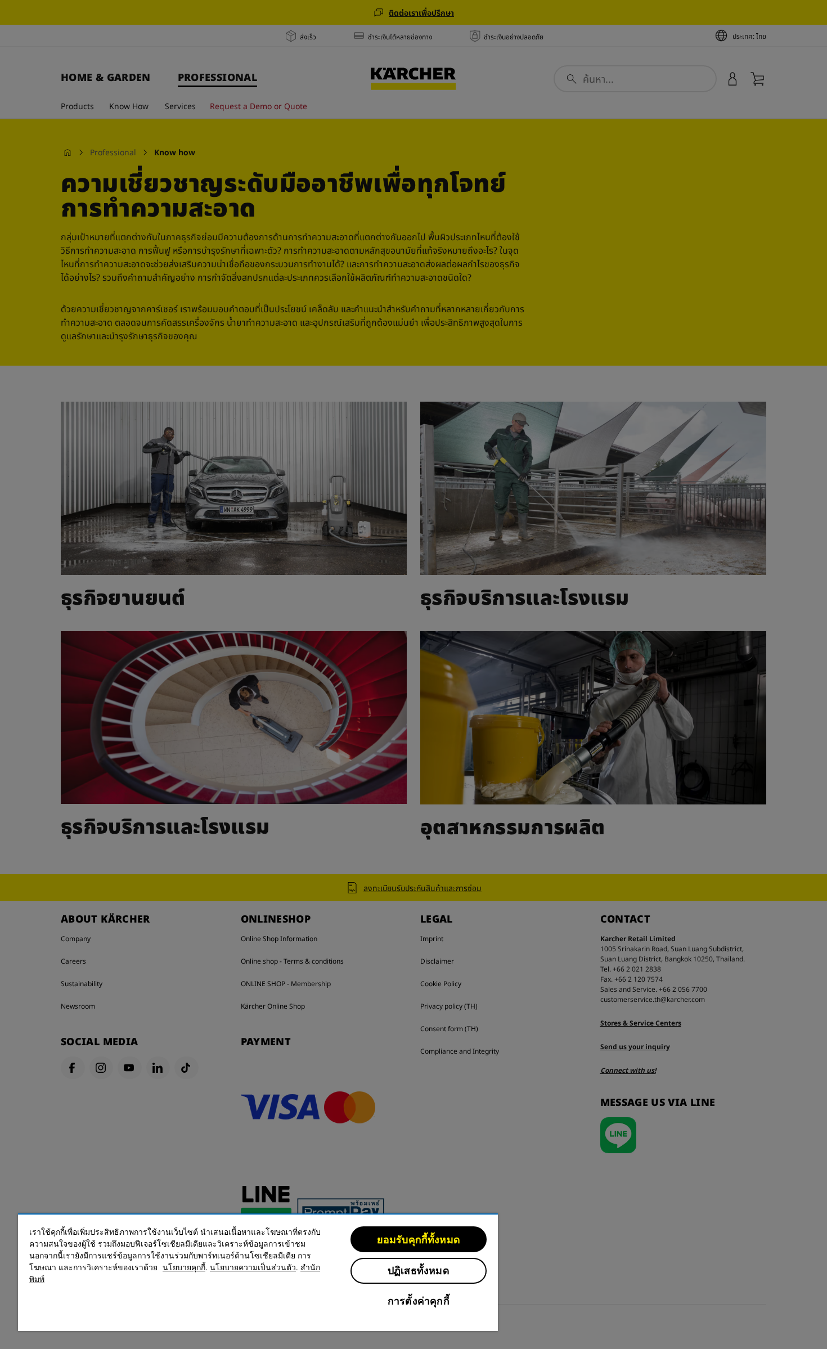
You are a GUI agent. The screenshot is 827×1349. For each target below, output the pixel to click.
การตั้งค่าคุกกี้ (419, 1300)
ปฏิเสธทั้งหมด (419, 1270)
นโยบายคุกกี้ (184, 1267)
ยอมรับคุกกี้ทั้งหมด (418, 1239)
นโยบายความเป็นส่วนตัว (253, 1267)
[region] (258, 1272)
